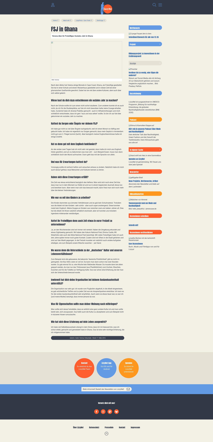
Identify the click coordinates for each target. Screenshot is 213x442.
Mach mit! (66, 20)
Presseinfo (109, 427)
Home (55, 20)
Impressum (135, 427)
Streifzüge (100, 20)
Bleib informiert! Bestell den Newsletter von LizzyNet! (103, 389)
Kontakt (122, 427)
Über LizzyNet (78, 427)
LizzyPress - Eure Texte (83, 20)
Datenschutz (94, 427)
